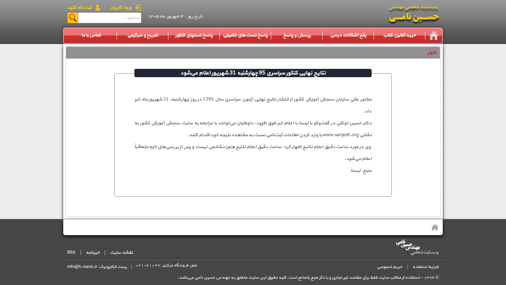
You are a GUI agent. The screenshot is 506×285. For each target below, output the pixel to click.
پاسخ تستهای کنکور (194, 35)
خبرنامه (93, 252)
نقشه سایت (121, 252)
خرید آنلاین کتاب (399, 35)
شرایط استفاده (426, 267)
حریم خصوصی (389, 267)
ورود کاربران (120, 7)
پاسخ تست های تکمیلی (245, 35)
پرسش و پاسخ (297, 35)
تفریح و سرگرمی (142, 35)
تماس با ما (91, 35)
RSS (71, 252)
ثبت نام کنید (79, 7)
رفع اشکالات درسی (348, 35)
